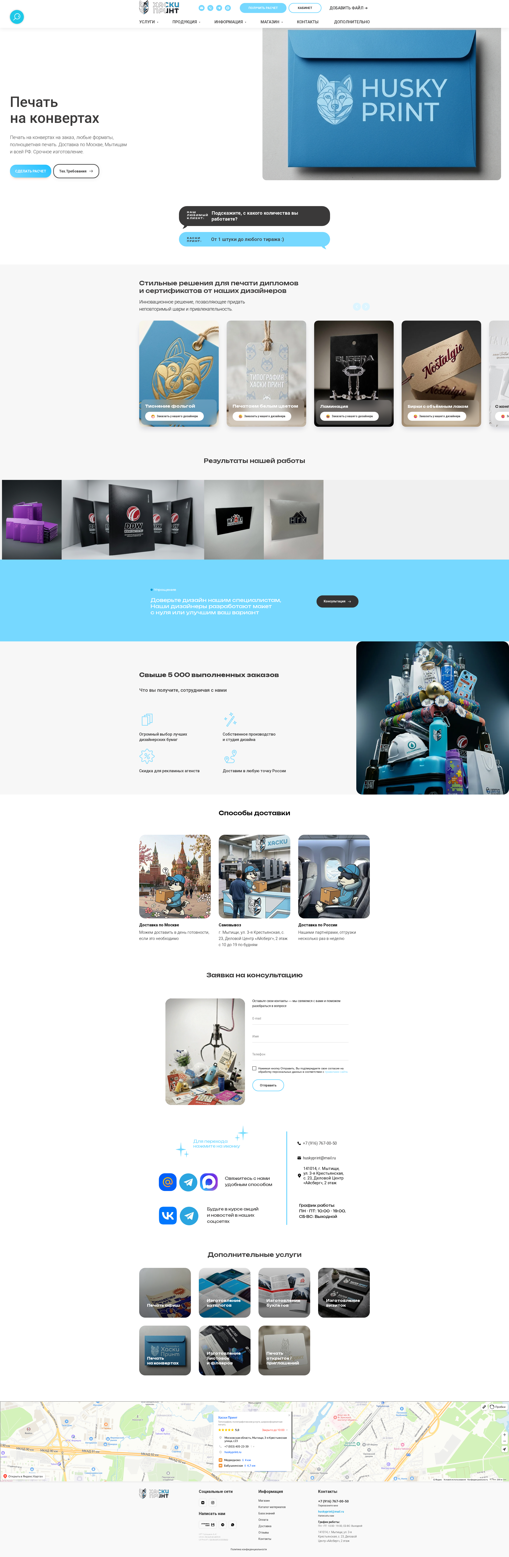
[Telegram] (219, 8)
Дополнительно (352, 22)
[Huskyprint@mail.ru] (202, 8)
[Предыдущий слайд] (357, 307)
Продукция (185, 22)
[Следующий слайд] (366, 307)
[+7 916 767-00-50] (210, 8)
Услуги (147, 22)
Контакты (308, 22)
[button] (263, 8)
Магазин (270, 22)
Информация (229, 22)
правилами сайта (336, 1071)
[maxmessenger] (228, 8)
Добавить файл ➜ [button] (348, 8)
